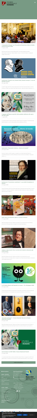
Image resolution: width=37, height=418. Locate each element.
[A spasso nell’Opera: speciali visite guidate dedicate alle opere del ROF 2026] (18, 102)
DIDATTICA (16, 387)
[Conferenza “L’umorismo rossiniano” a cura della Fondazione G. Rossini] (18, 170)
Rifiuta (25, 414)
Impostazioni (31, 414)
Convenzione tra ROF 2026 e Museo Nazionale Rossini (15, 351)
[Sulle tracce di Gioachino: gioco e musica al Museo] (18, 205)
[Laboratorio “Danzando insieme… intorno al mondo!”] (18, 136)
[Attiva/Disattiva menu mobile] (35, 2)
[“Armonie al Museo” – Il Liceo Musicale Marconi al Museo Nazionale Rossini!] (18, 306)
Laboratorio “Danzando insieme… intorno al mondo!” (15, 148)
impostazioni (4, 417)
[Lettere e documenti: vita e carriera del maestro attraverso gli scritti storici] (18, 238)
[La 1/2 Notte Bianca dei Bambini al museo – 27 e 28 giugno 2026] (18, 273)
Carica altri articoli (18, 362)
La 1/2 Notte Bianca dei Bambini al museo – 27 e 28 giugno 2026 (18, 285)
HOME (14, 383)
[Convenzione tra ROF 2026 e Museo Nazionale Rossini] (18, 340)
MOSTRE (20, 383)
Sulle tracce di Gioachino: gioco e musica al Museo (14, 217)
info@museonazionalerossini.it (18, 378)
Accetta (19, 414)
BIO (19, 387)
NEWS (17, 383)
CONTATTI (20, 388)
